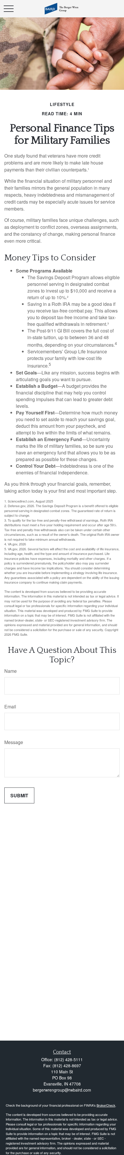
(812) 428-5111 (68, 1059)
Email (10, 706)
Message (13, 742)
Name (10, 671)
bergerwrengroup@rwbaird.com (62, 1090)
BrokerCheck (106, 1105)
